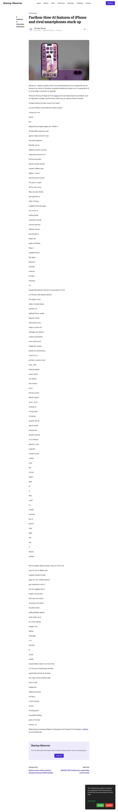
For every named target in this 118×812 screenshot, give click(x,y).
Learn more (91, 801)
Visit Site (59, 756)
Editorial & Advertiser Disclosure (20, 23)
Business (110, 3)
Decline (109, 805)
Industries (70, 3)
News (53, 3)
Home (39, 3)
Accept (100, 805)
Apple (56, 96)
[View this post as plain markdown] (85, 29)
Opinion (46, 3)
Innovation (61, 3)
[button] (87, 29)
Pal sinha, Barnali (40, 28)
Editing (85, 729)
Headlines (80, 3)
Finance (88, 3)
